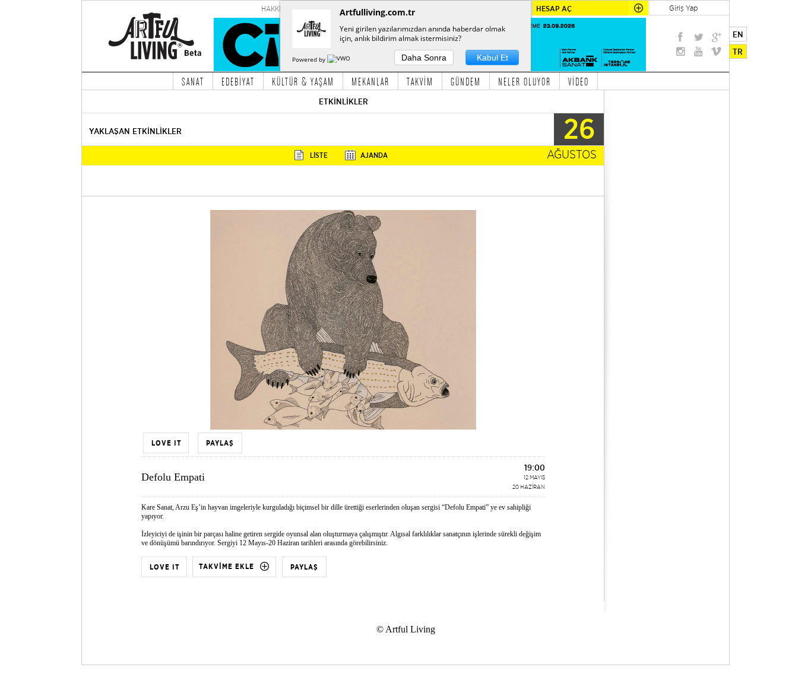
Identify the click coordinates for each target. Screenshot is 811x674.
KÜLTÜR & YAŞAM (303, 81)
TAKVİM (420, 81)
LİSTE (319, 155)
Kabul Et (492, 57)
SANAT (193, 81)
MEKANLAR (370, 81)
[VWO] (339, 59)
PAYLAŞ (304, 567)
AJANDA (374, 155)
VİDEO (578, 81)
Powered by (309, 59)
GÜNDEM (466, 81)
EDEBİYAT (238, 81)
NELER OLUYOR (524, 81)
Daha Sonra (423, 57)
